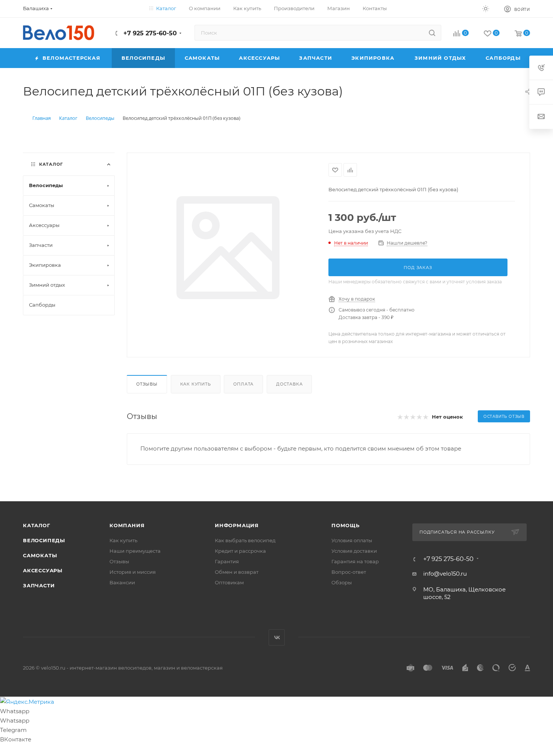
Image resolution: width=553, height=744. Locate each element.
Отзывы (147, 384)
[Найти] (432, 33)
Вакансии (122, 582)
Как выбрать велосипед (245, 540)
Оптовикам (229, 582)
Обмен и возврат (236, 572)
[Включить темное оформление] (485, 8)
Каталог (36, 525)
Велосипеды (44, 540)
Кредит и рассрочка (240, 551)
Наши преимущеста (135, 551)
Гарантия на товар (355, 561)
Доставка (289, 384)
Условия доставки (354, 551)
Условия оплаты (351, 540)
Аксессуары (42, 570)
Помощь (345, 525)
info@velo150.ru (445, 573)
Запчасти (39, 585)
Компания (126, 525)
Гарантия (227, 561)
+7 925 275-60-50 (149, 33)
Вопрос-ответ (348, 572)
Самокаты (40, 555)
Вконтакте (277, 637)
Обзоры (341, 582)
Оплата (243, 384)
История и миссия (132, 572)
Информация (237, 525)
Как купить (195, 384)
